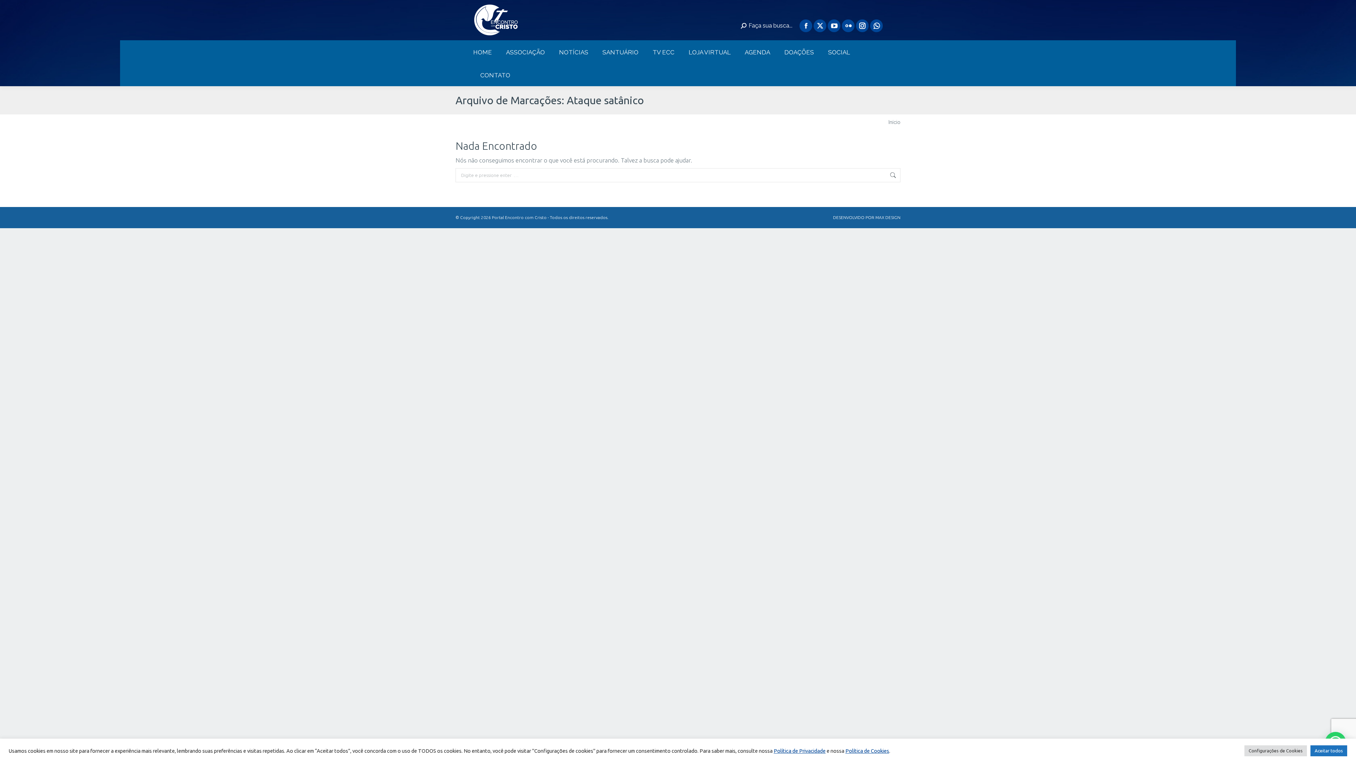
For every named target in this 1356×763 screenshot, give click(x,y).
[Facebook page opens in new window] (805, 25)
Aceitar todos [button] (1329, 750)
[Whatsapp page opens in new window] (876, 25)
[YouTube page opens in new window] (834, 25)
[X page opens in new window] (820, 25)
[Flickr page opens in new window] (848, 25)
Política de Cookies (867, 751)
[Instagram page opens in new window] (862, 25)
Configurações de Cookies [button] (1276, 750)
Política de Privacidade (800, 751)
